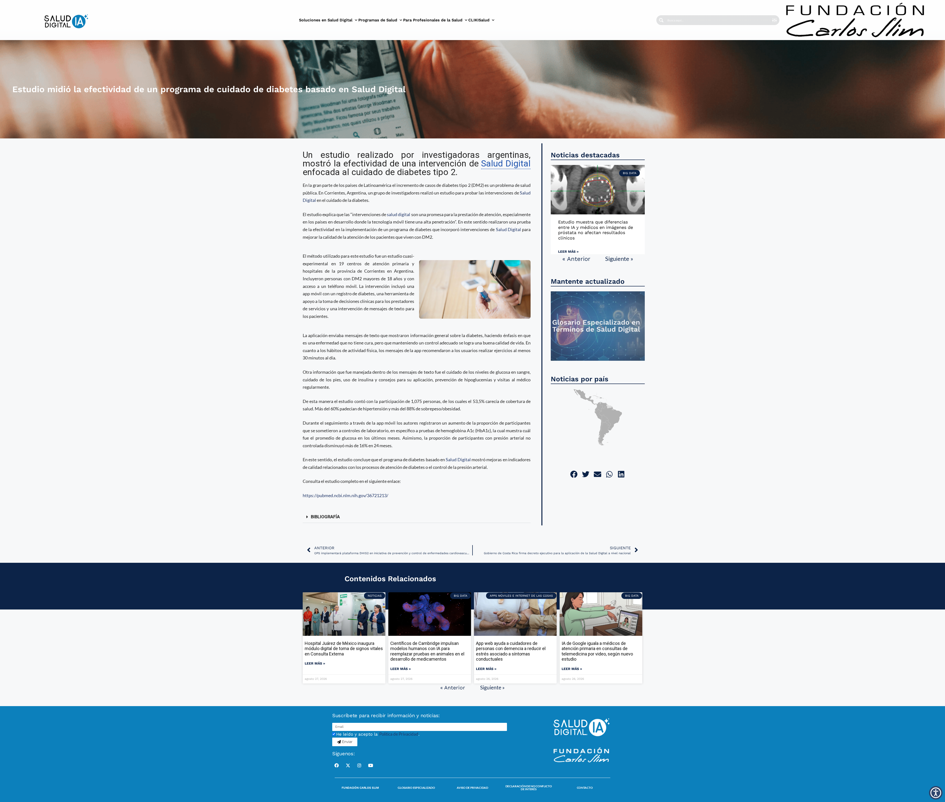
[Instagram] (359, 765)
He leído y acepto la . (378, 734)
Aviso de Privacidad (472, 787)
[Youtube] (370, 765)
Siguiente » (619, 258)
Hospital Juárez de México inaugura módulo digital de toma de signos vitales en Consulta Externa (344, 648)
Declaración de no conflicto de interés (528, 787)
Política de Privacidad (398, 734)
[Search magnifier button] (661, 20)
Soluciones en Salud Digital (325, 20)
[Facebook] (336, 765)
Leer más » (568, 251)
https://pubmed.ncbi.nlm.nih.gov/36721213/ (345, 495)
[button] (417, 517)
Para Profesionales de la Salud (432, 20)
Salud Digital (508, 229)
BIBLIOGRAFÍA (325, 516)
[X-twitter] (348, 765)
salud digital (398, 214)
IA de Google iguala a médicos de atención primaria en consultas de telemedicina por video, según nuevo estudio (597, 651)
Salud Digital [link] (506, 164)
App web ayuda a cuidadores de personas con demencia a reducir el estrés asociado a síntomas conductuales (511, 651)
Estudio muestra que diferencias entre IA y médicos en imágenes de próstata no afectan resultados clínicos (595, 229)
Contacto (585, 787)
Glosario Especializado (416, 787)
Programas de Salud (377, 20)
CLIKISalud (478, 20)
